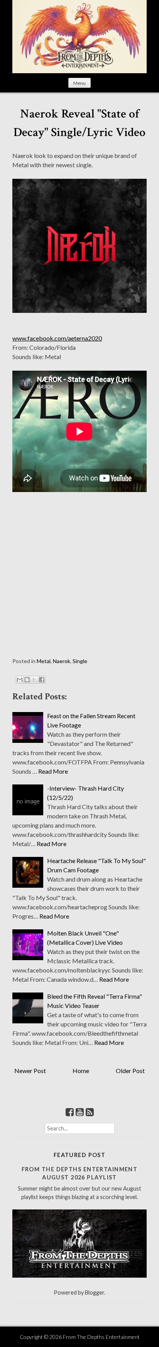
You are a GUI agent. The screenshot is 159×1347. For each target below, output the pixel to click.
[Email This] (20, 680)
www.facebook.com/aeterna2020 (57, 338)
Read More (53, 771)
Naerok (61, 661)
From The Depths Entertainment (101, 1337)
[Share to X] (34, 680)
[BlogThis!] (27, 680)
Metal (44, 661)
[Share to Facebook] (42, 680)
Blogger (94, 1292)
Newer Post (30, 1070)
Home (81, 1070)
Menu (79, 83)
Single (80, 661)
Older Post (130, 1070)
